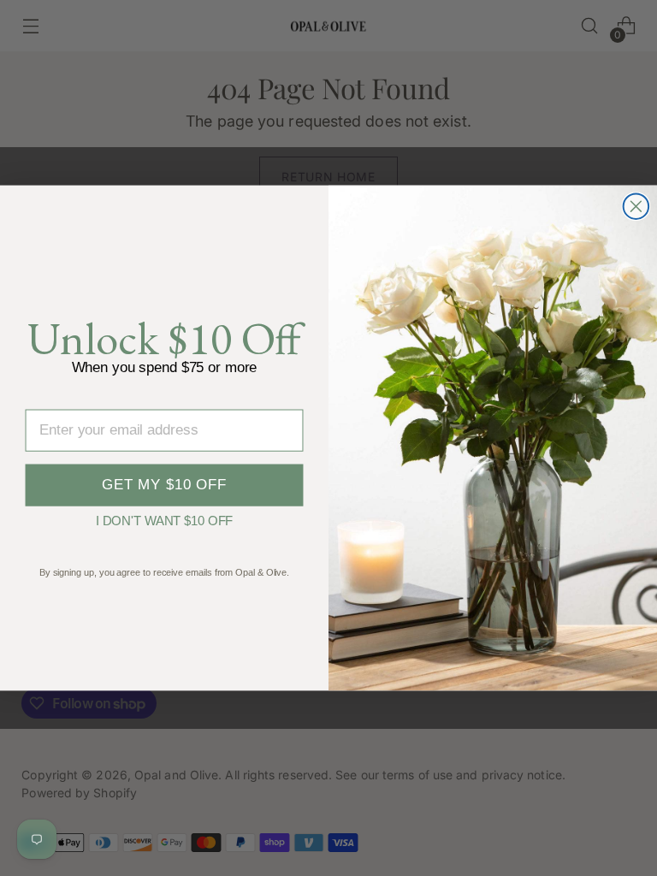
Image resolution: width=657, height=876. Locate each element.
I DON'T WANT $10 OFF (164, 518)
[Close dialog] (636, 206)
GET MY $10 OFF (164, 484)
